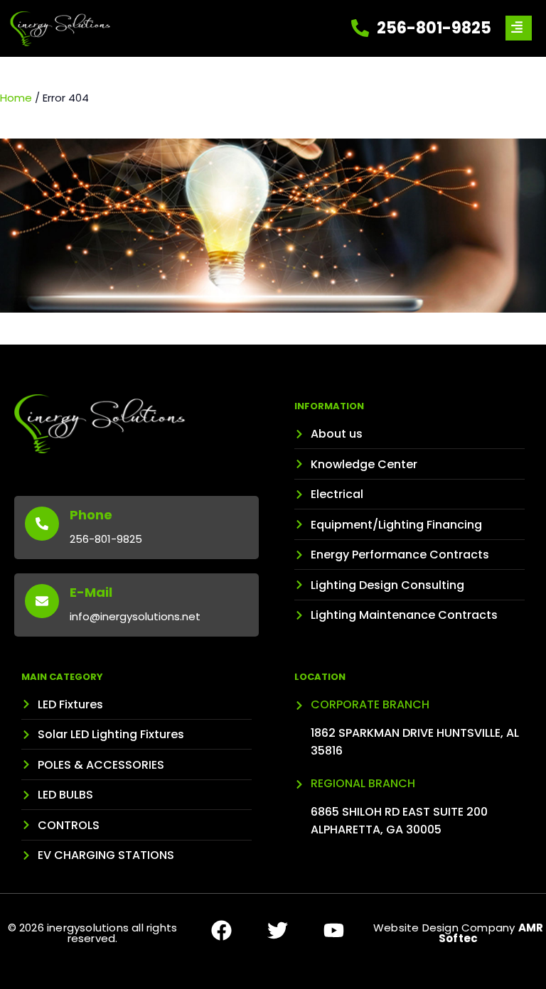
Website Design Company (458, 933)
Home (16, 97)
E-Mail (91, 592)
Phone (91, 515)
